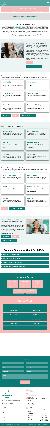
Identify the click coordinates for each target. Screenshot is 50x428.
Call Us (30, 62)
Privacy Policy (4, 420)
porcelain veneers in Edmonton (19, 27)
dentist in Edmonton (14, 84)
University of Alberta (31, 291)
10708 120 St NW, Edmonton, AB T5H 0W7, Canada (25, 8)
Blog (3, 412)
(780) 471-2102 (13, 11)
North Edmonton (12, 281)
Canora (19, 290)
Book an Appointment (37, 11)
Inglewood (25, 281)
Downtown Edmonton (37, 282)
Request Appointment (34, 66)
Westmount (12, 286)
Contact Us (6, 115)
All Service (4, 414)
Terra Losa (37, 286)
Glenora (25, 286)
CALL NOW (12, 426)
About (3, 409)
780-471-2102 (15, 231)
